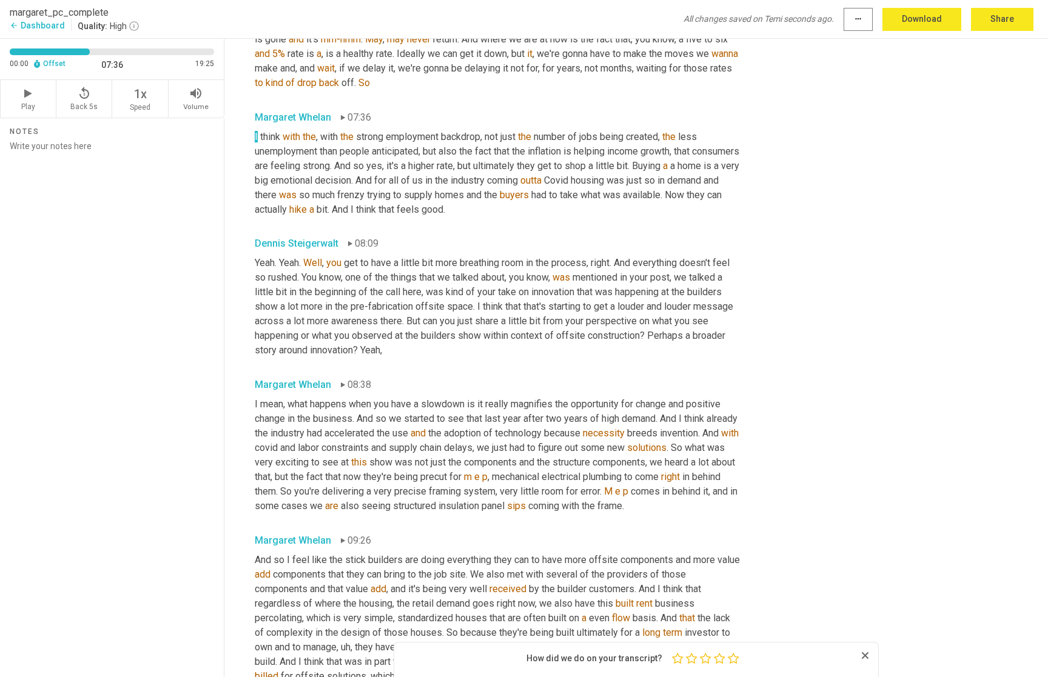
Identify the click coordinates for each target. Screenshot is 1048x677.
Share (1002, 19)
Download (922, 19)
